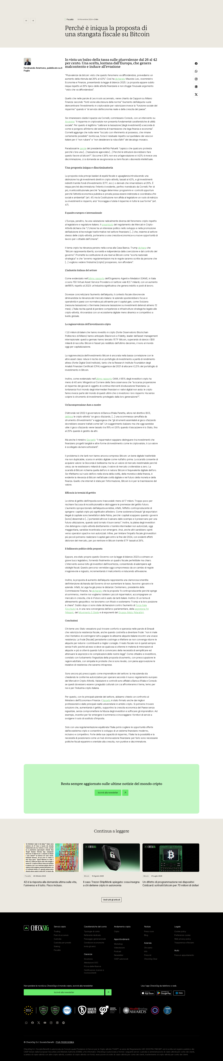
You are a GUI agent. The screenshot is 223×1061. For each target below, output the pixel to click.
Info (145, 951)
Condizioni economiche (94, 943)
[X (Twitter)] (38, 1022)
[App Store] (148, 993)
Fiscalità (57, 950)
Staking (57, 946)
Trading (57, 931)
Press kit (147, 955)
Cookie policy (180, 931)
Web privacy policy (182, 939)
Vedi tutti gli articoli (111, 899)
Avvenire (69, 121)
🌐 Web (179, 993)
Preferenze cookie (182, 935)
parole (83, 148)
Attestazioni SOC (91, 963)
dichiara (142, 247)
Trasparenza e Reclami (184, 943)
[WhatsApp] (26, 1022)
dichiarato (120, 78)
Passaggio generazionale (95, 939)
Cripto (116, 931)
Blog (146, 935)
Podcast (117, 951)
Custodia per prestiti (62, 943)
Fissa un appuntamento (184, 955)
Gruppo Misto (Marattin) (131, 612)
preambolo (107, 224)
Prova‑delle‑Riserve (92, 966)
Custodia (57, 939)
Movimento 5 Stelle (89, 612)
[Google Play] (164, 993)
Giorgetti (90, 439)
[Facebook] (32, 1022)
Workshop (118, 944)
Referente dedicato (92, 935)
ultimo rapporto (96, 278)
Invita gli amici (90, 946)
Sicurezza (88, 959)
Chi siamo (148, 948)
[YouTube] (44, 1022)
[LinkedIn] (57, 1022)
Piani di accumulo (61, 935)
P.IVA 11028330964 (65, 1042)
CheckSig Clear (150, 959)
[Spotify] (63, 1022)
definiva (69, 416)
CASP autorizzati (121, 959)
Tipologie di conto (92, 931)
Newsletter (118, 955)
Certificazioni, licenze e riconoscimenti (94, 971)
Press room (149, 931)
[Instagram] (51, 1022)
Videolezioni (119, 948)
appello (107, 700)
